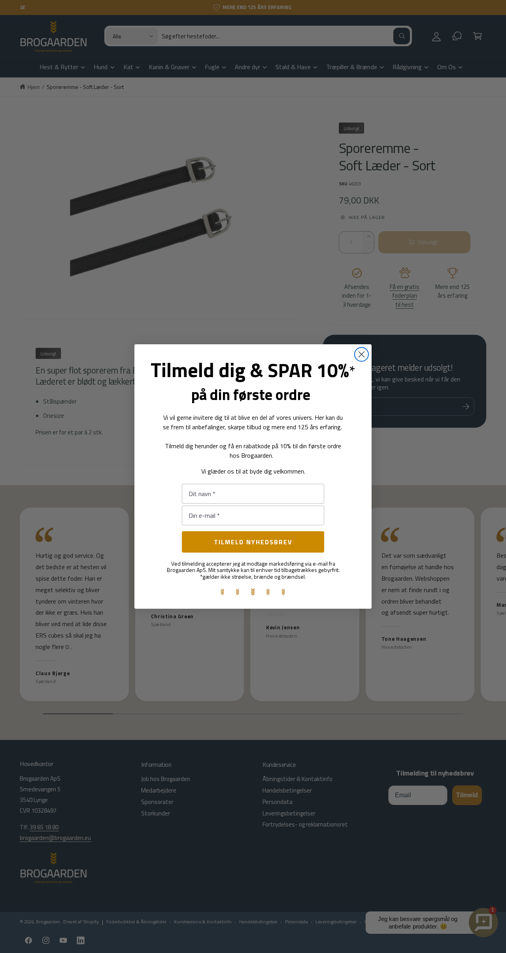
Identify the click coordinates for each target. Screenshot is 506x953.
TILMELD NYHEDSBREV (253, 542)
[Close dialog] (361, 354)
